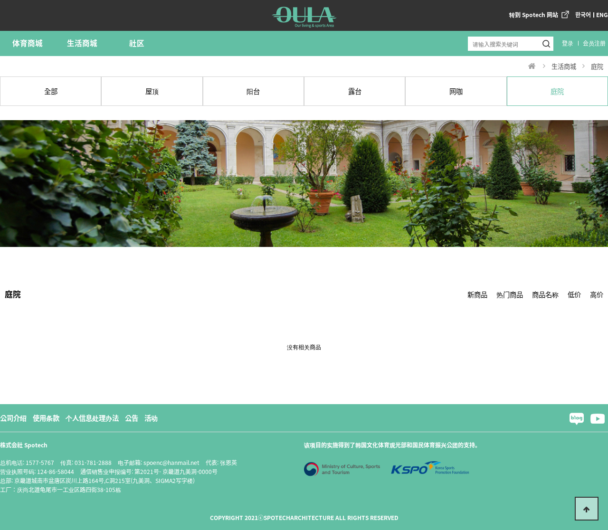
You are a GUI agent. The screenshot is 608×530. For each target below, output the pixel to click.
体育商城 (27, 43)
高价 (596, 294)
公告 (131, 418)
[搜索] (546, 44)
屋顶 (152, 91)
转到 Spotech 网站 (533, 14)
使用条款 (46, 418)
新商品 (477, 294)
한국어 (583, 14)
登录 (567, 43)
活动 (151, 418)
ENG (602, 14)
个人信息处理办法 (92, 418)
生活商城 (82, 43)
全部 (50, 91)
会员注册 (594, 43)
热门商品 (509, 294)
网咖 (456, 91)
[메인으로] (532, 66)
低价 (574, 294)
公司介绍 (13, 418)
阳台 (253, 91)
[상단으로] (586, 509)
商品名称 (545, 294)
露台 (354, 91)
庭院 (557, 91)
